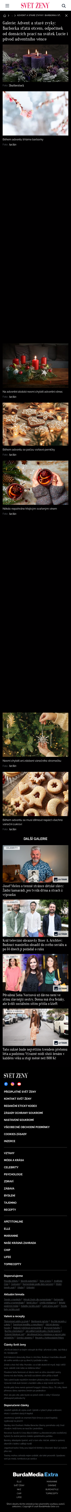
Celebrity (11, 1167)
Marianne (11, 1235)
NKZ (19, 1489)
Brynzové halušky (52, 1328)
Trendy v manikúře (12, 1299)
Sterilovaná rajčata (39, 1321)
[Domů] (35, 5)
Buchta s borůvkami (14, 1331)
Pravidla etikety (11, 1281)
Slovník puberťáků (29, 1281)
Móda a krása (14, 1160)
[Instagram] (13, 1084)
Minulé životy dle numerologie (37, 1299)
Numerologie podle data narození (38, 1284)
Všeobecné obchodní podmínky (27, 1127)
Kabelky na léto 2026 (30, 1306)
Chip (7, 1250)
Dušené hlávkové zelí (14, 1334)
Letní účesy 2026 (50, 1306)
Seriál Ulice (31, 1303)
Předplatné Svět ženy (20, 1091)
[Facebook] (6, 1084)
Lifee (7, 1257)
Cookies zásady (15, 1134)
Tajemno (10, 1202)
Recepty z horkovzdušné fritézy (49, 1338)
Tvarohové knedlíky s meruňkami (28, 1324)
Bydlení (9, 1195)
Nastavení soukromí (19, 1120)
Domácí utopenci (25, 1338)
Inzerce (9, 1141)
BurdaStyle (52, 1489)
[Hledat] (63, 5)
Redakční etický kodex (20, 1106)
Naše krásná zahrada (20, 1243)
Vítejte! (20, 1287)
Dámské (52, 1485)
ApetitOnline (13, 1221)
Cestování (15, 1284)
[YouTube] (19, 1084)
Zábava (9, 1188)
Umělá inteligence (47, 1303)
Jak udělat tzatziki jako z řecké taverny (43, 1331)
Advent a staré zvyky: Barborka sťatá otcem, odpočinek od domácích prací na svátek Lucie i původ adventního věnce (39, 15)
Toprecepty (12, 1264)
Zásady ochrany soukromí (23, 1113)
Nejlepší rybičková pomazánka (27, 1328)
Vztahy (9, 1153)
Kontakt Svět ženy (18, 1098)
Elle (7, 1228)
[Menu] (7, 5)
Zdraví (9, 1181)
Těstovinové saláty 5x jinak (16, 1321)
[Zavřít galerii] (66, 16)
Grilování (30, 1287)
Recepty (10, 1209)
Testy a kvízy (45, 1281)
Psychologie (13, 1174)
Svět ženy (19, 1485)
